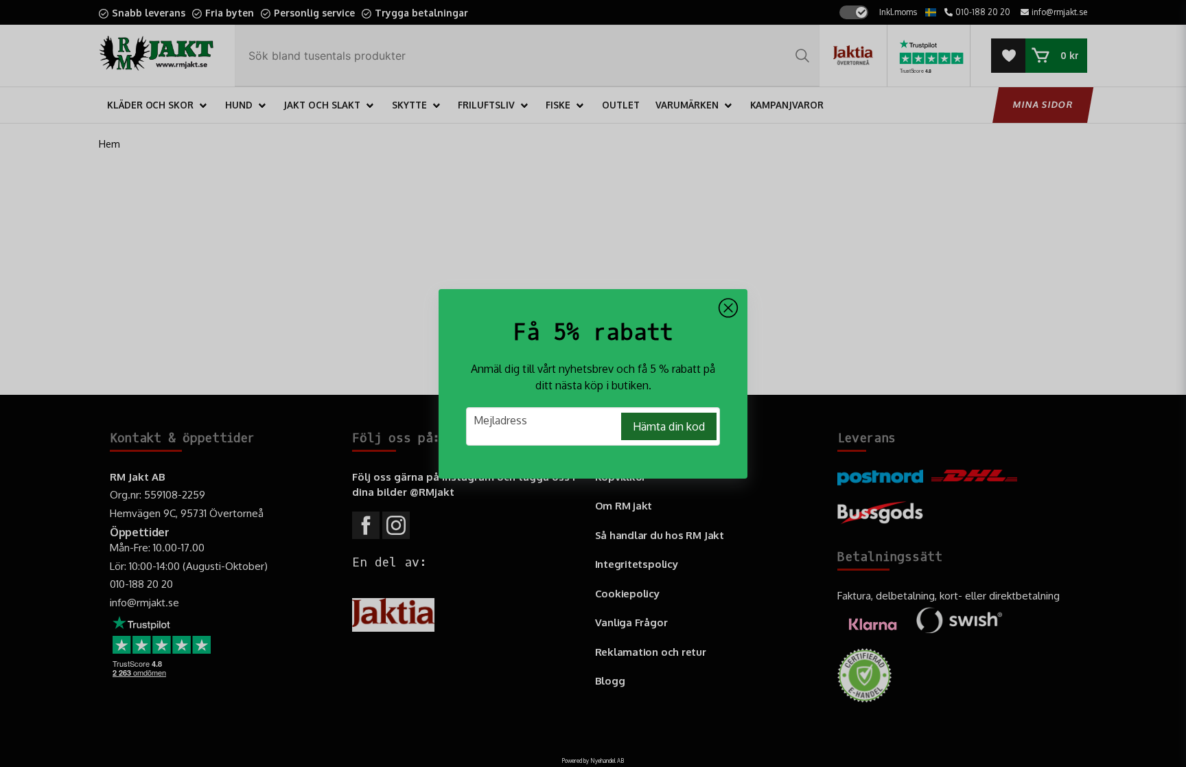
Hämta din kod (669, 426)
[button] (728, 308)
